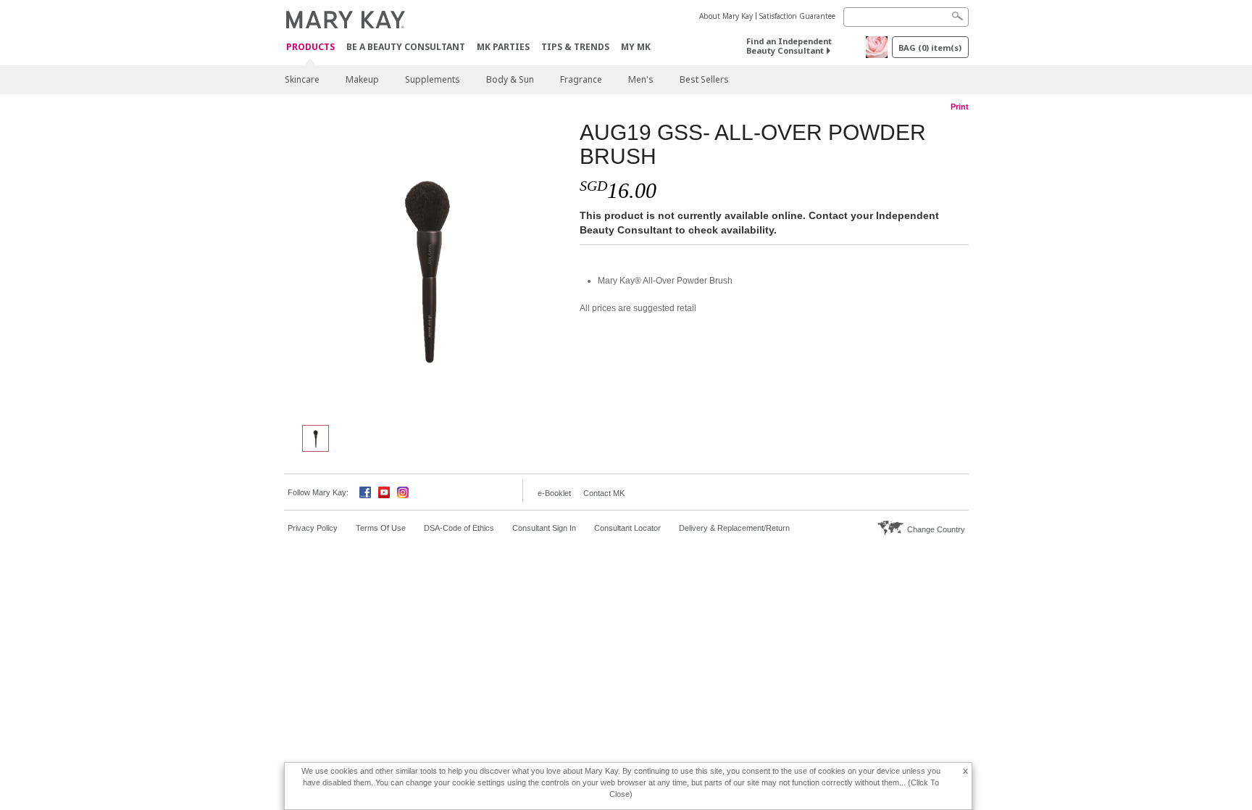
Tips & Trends (575, 46)
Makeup (362, 79)
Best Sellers (704, 79)
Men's (641, 79)
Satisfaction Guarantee (797, 16)
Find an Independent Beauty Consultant (789, 45)
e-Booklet (554, 493)
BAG (929, 47)
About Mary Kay (726, 16)
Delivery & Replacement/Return (734, 528)
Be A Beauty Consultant (405, 46)
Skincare (302, 79)
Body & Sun (510, 79)
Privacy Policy (313, 528)
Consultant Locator (627, 528)
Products (310, 47)
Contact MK (604, 493)
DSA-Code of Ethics (459, 528)
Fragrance (581, 79)
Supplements (432, 79)
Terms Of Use (381, 528)
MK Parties (503, 46)
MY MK (636, 46)
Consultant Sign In (544, 528)
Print (960, 106)
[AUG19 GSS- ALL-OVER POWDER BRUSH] (427, 265)
